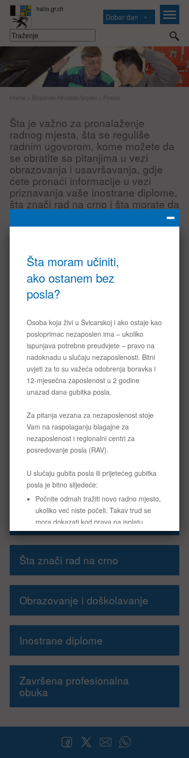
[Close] (94, 218)
